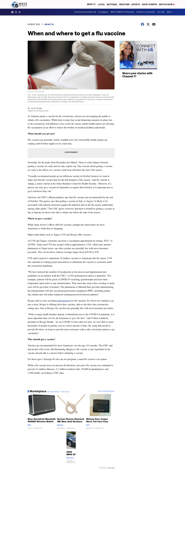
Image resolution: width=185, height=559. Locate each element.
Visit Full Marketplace (106, 391)
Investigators (103, 12)
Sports (135, 4)
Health (49, 24)
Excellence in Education (145, 12)
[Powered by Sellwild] (111, 468)
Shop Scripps (149, 4)
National (112, 4)
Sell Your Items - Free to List (58, 392)
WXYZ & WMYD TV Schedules (122, 12)
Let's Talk (160, 12)
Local (101, 4)
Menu (90, 4)
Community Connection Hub (85, 12)
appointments (64, 300)
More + (170, 12)
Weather (124, 4)
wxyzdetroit (13, 12)
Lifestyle (34, 24)
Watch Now (166, 4)
